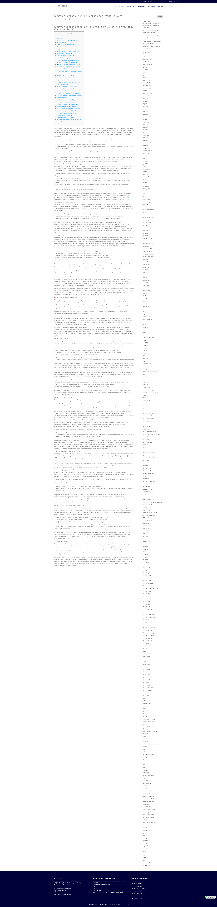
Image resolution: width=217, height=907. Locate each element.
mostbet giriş (146, 593)
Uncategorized (74, 19)
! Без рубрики (146, 189)
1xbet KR (145, 270)
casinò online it (147, 426)
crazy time (145, 445)
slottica (145, 770)
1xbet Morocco (147, 275)
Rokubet (145, 757)
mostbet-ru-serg (147, 638)
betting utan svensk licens (150, 371)
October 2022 (146, 148)
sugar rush (145, 778)
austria (144, 311)
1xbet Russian (146, 288)
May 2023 (145, 130)
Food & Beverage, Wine (149, 481)
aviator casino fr (147, 322)
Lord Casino (146, 536)
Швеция (145, 848)
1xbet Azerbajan (147, 241)
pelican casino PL (147, 674)
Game (144, 494)
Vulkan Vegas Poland (148, 814)
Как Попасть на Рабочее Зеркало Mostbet (69, 95)
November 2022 (147, 145)
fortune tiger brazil (148, 489)
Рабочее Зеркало (62, 97)
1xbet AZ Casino (147, 238)
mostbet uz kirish (147, 630)
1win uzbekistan (147, 222)
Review (145, 746)
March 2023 (146, 135)
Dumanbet (146, 463)
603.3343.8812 (149, 1)
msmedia (58, 19)
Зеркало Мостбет (62, 42)
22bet (144, 296)
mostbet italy (146, 604)
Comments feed (147, 863)
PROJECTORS (98, 890)
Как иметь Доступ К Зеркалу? (65, 89)
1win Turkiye (146, 220)
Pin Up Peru (146, 695)
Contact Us (160, 6)
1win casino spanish (148, 209)
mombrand (146, 554)
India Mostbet (146, 510)
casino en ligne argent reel (150, 413)
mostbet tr (146, 620)
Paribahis (145, 667)
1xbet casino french (148, 254)
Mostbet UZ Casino (148, 625)
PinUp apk (145, 701)
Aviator (145, 314)
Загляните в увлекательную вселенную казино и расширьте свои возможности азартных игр (152, 37)
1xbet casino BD (147, 251)
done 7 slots (146, 460)
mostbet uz (146, 622)
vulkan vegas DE (147, 806)
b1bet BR (145, 343)
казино (145, 827)
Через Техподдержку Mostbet (65, 55)
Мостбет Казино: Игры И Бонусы (66, 106)
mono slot (145, 559)
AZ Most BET (146, 335)
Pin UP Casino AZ (147, 685)
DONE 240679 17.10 (148, 458)
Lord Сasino (146, 539)
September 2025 (147, 64)
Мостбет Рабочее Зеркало (64, 53)
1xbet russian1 (147, 290)
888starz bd (146, 306)
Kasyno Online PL (147, 528)
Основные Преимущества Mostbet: (67, 102)
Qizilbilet (145, 739)
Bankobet (145, 350)
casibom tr (146, 403)
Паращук (145, 838)
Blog (144, 379)
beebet (144, 361)
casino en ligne (147, 411)
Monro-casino (146, 567)
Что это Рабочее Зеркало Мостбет (67, 44)
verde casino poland (148, 799)
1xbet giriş (145, 259)
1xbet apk (145, 230)
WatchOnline (146, 820)
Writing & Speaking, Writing (150, 822)
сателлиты (146, 840)
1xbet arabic (146, 236)
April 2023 (145, 132)
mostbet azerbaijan (148, 583)
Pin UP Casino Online (148, 687)
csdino (144, 447)
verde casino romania (149, 801)
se (143, 759)
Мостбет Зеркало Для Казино (65, 58)
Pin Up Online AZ (147, 690)
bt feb (144, 398)
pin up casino (146, 682)
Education (145, 465)
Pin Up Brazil (146, 680)
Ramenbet (145, 741)
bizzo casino (146, 377)
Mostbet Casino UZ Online (150, 591)
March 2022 (146, 166)
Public (144, 736)
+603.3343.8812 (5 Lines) (64, 888)
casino (144, 408)
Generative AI (146, 497)
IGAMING (145, 507)
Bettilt (144, 366)
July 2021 (145, 179)
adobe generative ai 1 (149, 309)
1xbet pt (145, 277)
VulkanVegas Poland (148, 817)
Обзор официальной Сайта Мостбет (67, 40)
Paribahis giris (146, 669)
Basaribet (145, 353)
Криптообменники (148, 833)
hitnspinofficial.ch (147, 505)
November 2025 (147, 59)
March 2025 (146, 77)
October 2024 (146, 90)
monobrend (146, 565)
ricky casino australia (148, 754)
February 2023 (147, 137)
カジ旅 (144, 851)
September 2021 (147, 174)
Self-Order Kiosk (138, 893)
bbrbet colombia (147, 356)
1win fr (144, 212)
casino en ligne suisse (149, 418)
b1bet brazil (146, 345)
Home (115, 6)
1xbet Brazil (146, 246)
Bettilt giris (146, 369)
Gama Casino (146, 492)
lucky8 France (146, 541)
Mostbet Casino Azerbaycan (150, 588)
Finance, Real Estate (148, 471)
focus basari (146, 478)
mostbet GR (146, 596)
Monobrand (146, 562)
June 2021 (145, 182)
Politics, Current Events (149, 719)
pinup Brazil (146, 706)
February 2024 (147, 111)
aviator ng (145, 332)
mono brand (146, 557)
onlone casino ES (147, 656)
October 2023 (146, 119)
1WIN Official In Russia (149, 217)
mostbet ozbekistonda (149, 614)
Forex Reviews (147, 484)
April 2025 (145, 75)
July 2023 (145, 124)
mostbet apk (146, 573)
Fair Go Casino (147, 468)
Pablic (144, 661)
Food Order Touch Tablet (141, 896)
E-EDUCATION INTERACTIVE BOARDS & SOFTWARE (108, 892)
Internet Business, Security (150, 512)
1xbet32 (145, 293)
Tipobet (145, 786)
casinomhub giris (147, 442)
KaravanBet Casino (148, 526)
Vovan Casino (146, 804)
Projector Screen (138, 883)
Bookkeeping (146, 387)
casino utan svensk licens (149, 431)
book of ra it (146, 384)
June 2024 (145, 101)
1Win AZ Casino (147, 199)
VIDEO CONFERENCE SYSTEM (102, 885)
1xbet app (145, 233)
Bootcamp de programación (150, 392)
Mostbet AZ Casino (148, 578)
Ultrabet (145, 788)
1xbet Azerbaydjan (148, 243)
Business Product (131, 6)
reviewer (145, 752)
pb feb (144, 672)
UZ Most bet (146, 793)
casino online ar (147, 424)
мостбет (127, 199)
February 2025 (147, 80)
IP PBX (96, 888)
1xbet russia (146, 285)
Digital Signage (138, 886)
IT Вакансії (146, 518)
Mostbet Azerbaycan (148, 586)
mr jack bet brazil (147, 643)
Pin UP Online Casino (148, 693)
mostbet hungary (147, 599)
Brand (144, 395)
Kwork (144, 533)
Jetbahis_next (146, 523)
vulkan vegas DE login (149, 809)
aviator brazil (146, 317)
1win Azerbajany (147, 202)
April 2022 (145, 164)
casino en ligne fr (147, 416)
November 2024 (147, 88)
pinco (144, 698)
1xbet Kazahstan (147, 264)
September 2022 (147, 151)
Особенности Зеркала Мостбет (66, 75)
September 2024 (147, 93)
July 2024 (145, 98)
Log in (144, 857)
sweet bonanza (147, 780)
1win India (145, 215)
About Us (121, 6)
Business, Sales (147, 400)
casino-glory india (147, 437)
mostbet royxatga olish (149, 617)
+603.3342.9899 (61, 890)
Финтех (145, 843)
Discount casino (147, 450)
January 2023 (146, 140)
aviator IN (145, 324)
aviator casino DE (147, 319)
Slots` (144, 767)
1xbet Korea (146, 267)
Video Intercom (138, 891)
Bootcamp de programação (150, 390)
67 (143, 303)
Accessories (141, 6)
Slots (144, 765)
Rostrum (136, 881)
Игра (144, 825)
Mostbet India (146, 601)
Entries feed (146, 860)
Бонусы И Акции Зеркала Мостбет (67, 113)
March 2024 (146, 109)
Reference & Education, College (151, 744)
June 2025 (145, 70)
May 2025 (145, 72)
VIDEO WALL (97, 883)
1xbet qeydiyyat (147, 280)
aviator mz (146, 330)
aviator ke (145, 327)
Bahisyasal (146, 348)
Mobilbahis (146, 552)
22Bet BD (145, 298)
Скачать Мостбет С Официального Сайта (69, 91)
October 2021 (146, 171)
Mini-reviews (146, 549)
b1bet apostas (147, 340)
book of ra (145, 382)
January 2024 (146, 114)
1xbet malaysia (147, 272)
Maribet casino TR (148, 544)
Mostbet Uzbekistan (148, 635)
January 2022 (146, 169)
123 (144, 194)
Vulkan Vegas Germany (149, 812)
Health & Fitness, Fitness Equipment (152, 502)
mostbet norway (147, 609)
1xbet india (146, 262)
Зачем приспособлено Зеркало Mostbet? (68, 51)
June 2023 (145, 127)
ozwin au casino (147, 659)
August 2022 (146, 153)
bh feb (144, 374)
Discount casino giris (148, 452)
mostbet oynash (147, 612)
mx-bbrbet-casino (147, 646)
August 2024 (146, 96)
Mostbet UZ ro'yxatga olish (150, 633)
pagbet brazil (146, 664)
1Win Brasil (146, 204)
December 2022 (147, 143)
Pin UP (144, 677)
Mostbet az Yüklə (147, 580)
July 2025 (145, 67)
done (144, 455)
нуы (144, 835)
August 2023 (146, 122)
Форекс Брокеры (147, 846)
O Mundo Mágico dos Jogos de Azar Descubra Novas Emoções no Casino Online (153, 25)
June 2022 (145, 158)
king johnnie (146, 531)
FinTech (145, 476)
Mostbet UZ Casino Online (150, 627)
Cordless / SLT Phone (139, 888)
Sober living (146, 772)
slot (144, 762)
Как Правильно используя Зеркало (67, 100)
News (144, 651)
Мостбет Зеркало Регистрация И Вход (68, 104)
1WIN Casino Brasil (148, 207)
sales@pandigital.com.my (64, 894)
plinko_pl (145, 716)
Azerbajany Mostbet (148, 337)
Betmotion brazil (147, 364)
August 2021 (146, 177)
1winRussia (146, 225)
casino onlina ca (147, 421)
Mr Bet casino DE (147, 640)
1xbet (144, 228)
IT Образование (147, 520)
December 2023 (147, 117)
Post (144, 724)
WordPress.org (147, 865)
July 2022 (145, 156)
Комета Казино (147, 830)
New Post (145, 648)
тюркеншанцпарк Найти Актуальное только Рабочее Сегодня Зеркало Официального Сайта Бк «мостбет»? (69, 82)
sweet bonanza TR (148, 783)
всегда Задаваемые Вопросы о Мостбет (70, 64)
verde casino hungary (148, 796)
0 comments (82, 19)
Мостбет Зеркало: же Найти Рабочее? (68, 86)
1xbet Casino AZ (147, 249)
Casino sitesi (146, 429)
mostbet (145, 570)
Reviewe (145, 749)
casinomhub (146, 439)
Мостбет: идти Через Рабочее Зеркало (68, 93)
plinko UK (145, 714)
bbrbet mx (145, 358)
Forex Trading (146, 486)
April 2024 (145, 106)
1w (143, 196)
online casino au (147, 654)
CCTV (95, 886)
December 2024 (147, 85)
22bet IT (145, 301)
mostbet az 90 (147, 575)
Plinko (144, 708)
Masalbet (145, 546)
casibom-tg (146, 405)
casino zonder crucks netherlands (152, 434)
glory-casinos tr (147, 499)
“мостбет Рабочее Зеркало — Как (67, 78)
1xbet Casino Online (148, 256)
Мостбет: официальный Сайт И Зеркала (68, 111)
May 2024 (145, 104)
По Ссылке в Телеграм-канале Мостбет (68, 108)
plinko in (145, 711)
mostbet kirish (146, 606)
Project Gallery (151, 6)
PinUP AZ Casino (147, 703)
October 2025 (146, 62)
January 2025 (146, 83)
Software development (149, 775)
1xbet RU (145, 283)
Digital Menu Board (139, 898)
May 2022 (145, 161)
